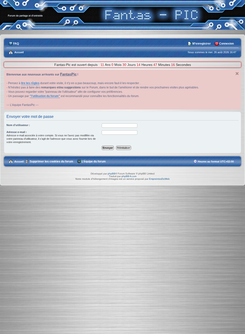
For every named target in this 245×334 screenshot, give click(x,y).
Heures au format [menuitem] (216, 161)
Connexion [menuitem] (226, 43)
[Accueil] (122, 28)
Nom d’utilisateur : (18, 125)
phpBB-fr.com (129, 176)
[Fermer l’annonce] (237, 73)
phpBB (111, 173)
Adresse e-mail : (16, 132)
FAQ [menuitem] (16, 43)
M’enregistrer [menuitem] (201, 43)
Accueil (19, 161)
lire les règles (30, 83)
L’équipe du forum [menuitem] (94, 161)
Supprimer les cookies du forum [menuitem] (51, 161)
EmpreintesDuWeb (159, 179)
